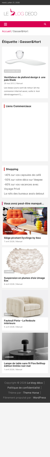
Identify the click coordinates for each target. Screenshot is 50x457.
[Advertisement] (25, 135)
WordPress (39, 397)
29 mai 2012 (9, 83)
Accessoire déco (12, 71)
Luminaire (9, 272)
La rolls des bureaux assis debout (24, 193)
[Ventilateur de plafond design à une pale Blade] (25, 60)
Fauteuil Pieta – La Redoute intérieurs (19, 322)
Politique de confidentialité (23, 387)
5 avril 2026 (9, 327)
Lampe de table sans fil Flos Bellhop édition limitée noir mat (24, 364)
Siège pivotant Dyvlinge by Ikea (22, 237)
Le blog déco (35, 382)
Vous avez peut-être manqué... (24, 203)
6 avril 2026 (9, 284)
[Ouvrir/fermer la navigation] (5, 24)
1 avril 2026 (9, 369)
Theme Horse (31, 392)
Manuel (19, 83)
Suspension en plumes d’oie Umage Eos (24, 279)
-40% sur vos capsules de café (22, 174)
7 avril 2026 (9, 241)
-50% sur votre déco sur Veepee (23, 179)
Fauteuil (9, 232)
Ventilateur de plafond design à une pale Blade (24, 78)
